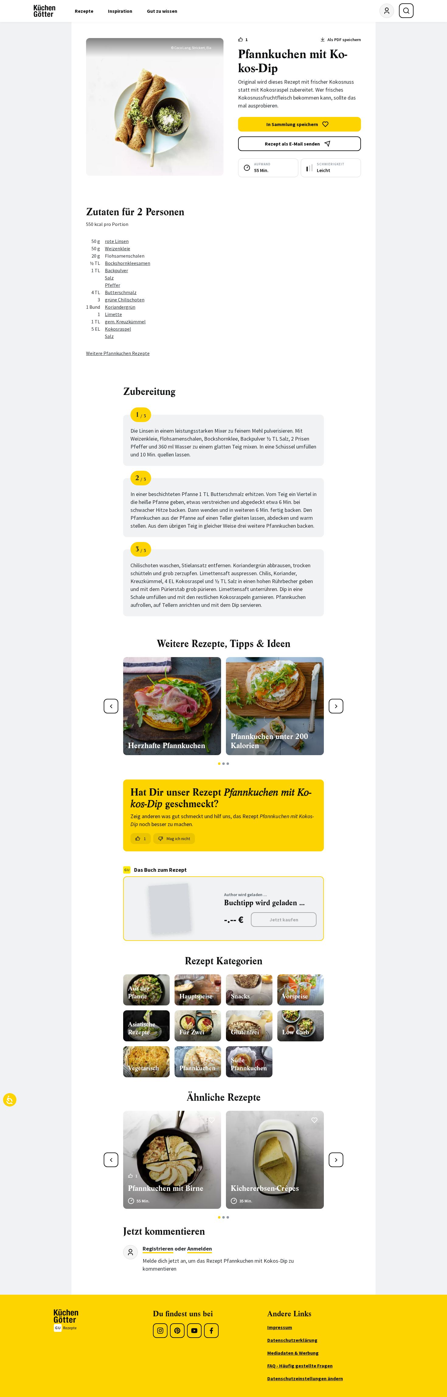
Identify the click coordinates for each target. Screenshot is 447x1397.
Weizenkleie (117, 248)
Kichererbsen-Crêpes (265, 1188)
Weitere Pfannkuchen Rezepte (118, 353)
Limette (113, 314)
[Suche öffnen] (406, 10)
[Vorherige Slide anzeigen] (111, 706)
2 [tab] (224, 763)
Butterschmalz (121, 292)
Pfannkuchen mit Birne (165, 1188)
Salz (109, 278)
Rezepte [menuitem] (84, 11)
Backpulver (116, 270)
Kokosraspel (118, 329)
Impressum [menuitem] (279, 1327)
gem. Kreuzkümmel (125, 321)
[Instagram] (160, 1330)
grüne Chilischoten (124, 300)
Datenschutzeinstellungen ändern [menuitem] (305, 1378)
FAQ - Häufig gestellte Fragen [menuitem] (300, 1366)
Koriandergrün (120, 307)
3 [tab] (228, 763)
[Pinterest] (177, 1330)
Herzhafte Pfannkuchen (166, 746)
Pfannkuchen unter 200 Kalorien (269, 741)
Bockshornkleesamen (127, 263)
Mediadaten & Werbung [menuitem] (293, 1353)
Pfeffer (112, 285)
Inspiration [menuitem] (120, 11)
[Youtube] (194, 1330)
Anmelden (199, 1248)
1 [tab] (219, 763)
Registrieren (158, 1248)
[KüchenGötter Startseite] (44, 11)
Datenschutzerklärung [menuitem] (292, 1340)
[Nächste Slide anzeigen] (336, 706)
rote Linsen (117, 241)
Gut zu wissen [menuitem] (162, 11)
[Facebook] (211, 1330)
